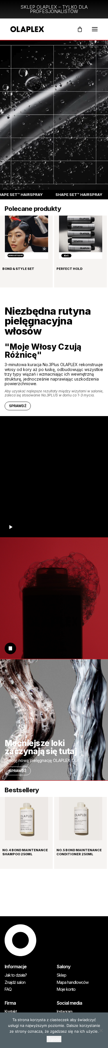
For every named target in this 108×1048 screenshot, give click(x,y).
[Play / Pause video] (10, 527)
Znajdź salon (15, 982)
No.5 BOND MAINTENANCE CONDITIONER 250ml (79, 852)
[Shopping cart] (77, 29)
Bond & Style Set (18, 269)
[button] (95, 29)
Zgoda (54, 1039)
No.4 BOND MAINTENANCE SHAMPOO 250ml (25, 852)
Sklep (61, 975)
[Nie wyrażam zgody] (101, 1030)
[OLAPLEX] (27, 29)
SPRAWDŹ (17, 406)
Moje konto (66, 989)
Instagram (64, 1011)
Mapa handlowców (72, 982)
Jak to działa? (16, 975)
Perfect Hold (69, 269)
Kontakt (11, 1011)
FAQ (8, 989)
